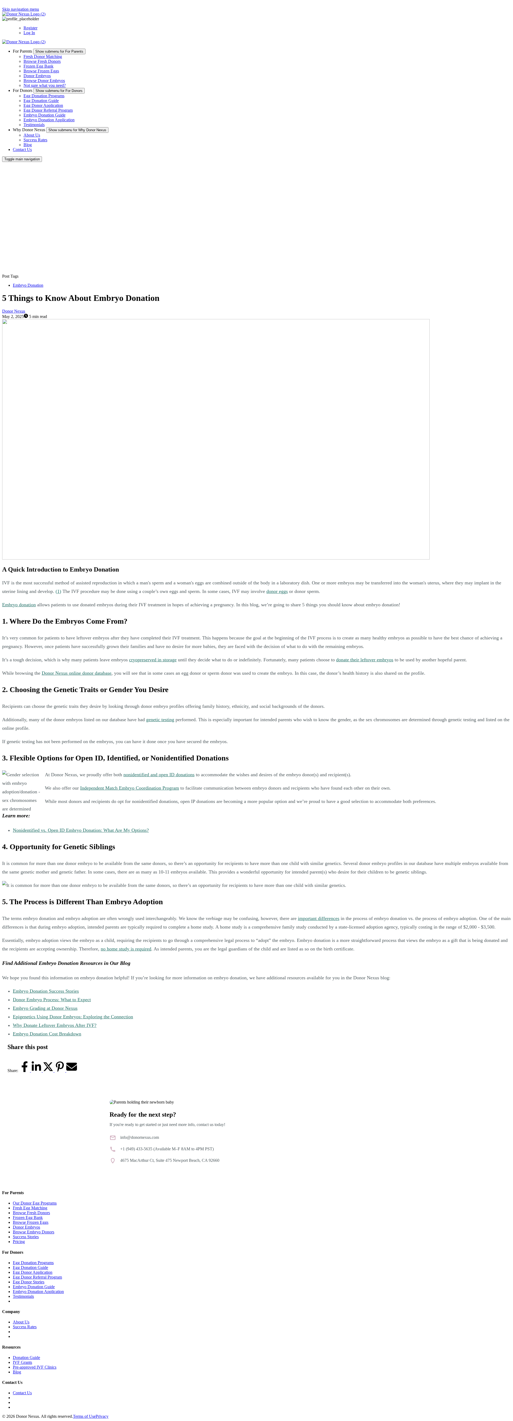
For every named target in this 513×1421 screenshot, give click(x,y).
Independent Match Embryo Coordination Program (129, 788)
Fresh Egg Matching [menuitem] (30, 1208)
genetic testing (160, 719)
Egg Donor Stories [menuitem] (28, 1282)
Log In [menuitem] (29, 32)
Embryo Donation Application (49, 120)
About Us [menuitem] (21, 1322)
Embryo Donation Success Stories (46, 991)
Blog (28, 144)
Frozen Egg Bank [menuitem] (28, 1217)
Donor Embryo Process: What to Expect (52, 999)
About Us (32, 135)
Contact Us (22, 149)
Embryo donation (19, 604)
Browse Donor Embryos (44, 80)
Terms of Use (84, 1416)
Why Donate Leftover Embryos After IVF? (54, 1025)
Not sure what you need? (45, 85)
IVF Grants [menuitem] (22, 1362)
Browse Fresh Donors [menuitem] (31, 1212)
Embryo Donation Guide (44, 115)
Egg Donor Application (43, 105)
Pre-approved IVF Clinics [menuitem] (34, 1367)
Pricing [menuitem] (19, 1241)
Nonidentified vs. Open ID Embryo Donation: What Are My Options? (81, 830)
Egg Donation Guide (41, 100)
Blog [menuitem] (17, 1372)
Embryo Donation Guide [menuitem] (34, 1286)
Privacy (102, 1416)
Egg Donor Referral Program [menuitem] (37, 1277)
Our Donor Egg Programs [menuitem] (35, 1203)
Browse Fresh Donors (42, 61)
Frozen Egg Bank (38, 66)
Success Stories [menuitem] (26, 1236)
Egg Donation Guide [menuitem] (30, 1267)
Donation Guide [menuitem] (26, 1357)
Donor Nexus (13, 311)
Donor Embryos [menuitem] (26, 1227)
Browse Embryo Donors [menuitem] (33, 1232)
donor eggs (277, 591)
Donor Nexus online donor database (76, 673)
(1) (58, 591)
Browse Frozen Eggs (41, 71)
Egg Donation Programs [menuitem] (33, 1262)
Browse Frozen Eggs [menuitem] (30, 1222)
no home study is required (126, 949)
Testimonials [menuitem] (23, 1296)
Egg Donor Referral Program (48, 110)
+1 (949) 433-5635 (136, 1149)
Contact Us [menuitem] (22, 1393)
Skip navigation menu (20, 9)
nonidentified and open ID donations (159, 774)
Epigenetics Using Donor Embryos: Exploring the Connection (73, 1016)
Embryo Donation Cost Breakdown (47, 1033)
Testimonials (34, 124)
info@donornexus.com (139, 1137)
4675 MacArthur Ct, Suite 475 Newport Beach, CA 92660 (169, 1160)
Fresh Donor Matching (43, 56)
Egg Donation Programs (44, 96)
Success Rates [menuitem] (25, 1327)
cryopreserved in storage (153, 659)
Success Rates (35, 140)
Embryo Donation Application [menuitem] (38, 1291)
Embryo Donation (28, 285)
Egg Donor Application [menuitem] (32, 1272)
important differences (318, 918)
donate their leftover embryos (364, 659)
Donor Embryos (37, 75)
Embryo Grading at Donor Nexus (45, 1008)
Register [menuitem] (30, 28)
